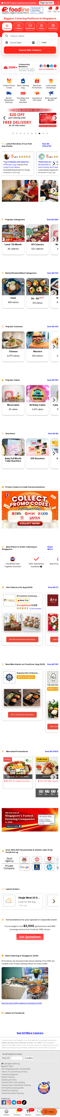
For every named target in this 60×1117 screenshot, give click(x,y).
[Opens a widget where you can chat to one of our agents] (49, 1112)
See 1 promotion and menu (22, 714)
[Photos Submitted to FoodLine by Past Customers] (20, 191)
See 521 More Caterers (30, 1033)
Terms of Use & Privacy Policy (14, 1072)
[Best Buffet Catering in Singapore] (24, 999)
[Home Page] (15, 10)
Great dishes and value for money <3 (17, 162)
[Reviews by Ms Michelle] (41, 159)
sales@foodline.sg (11, 1063)
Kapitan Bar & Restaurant (28, 673)
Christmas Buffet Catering (12, 1093)
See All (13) (52, 273)
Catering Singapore (9, 1074)
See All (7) (53, 587)
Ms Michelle (43, 165)
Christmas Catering (9, 1090)
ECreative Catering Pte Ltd (28, 596)
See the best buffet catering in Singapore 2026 (21, 1003)
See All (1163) (51, 751)
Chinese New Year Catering (13, 1082)
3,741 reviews (35, 609)
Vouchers (53, 28)
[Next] (55, 118)
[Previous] (4, 118)
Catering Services (9, 1080)
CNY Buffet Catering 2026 (12, 1088)
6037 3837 (8, 1066)
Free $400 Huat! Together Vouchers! (12, 565)
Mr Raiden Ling (9, 165)
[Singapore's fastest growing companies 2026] (37, 10)
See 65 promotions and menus (22, 639)
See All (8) (53, 433)
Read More (50, 548)
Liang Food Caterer (11, 167)
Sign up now (46, 2)
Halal (44, 42)
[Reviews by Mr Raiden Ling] (6, 159)
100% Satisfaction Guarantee (36, 565)
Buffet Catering (8, 1077)
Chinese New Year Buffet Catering (16, 1085)
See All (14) (52, 326)
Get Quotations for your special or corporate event (31, 920)
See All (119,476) (46, 145)
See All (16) (52, 380)
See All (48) (52, 219)
